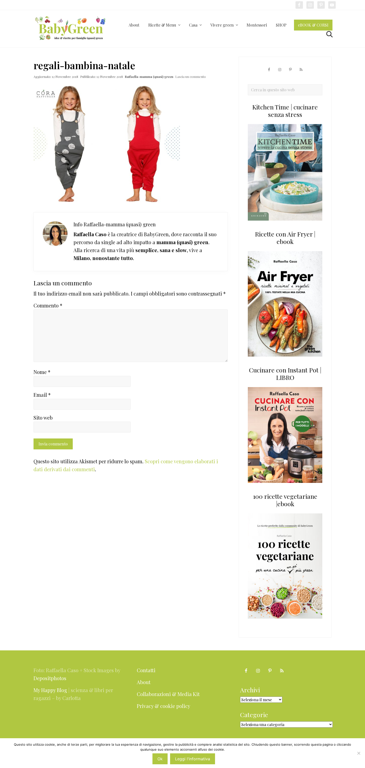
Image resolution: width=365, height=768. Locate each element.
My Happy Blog (50, 690)
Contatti (146, 670)
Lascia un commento (190, 76)
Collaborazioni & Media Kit (168, 694)
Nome (42, 371)
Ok (160, 758)
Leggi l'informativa (192, 758)
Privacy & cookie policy (163, 705)
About (143, 682)
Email (42, 394)
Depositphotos (50, 678)
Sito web (43, 417)
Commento (48, 305)
